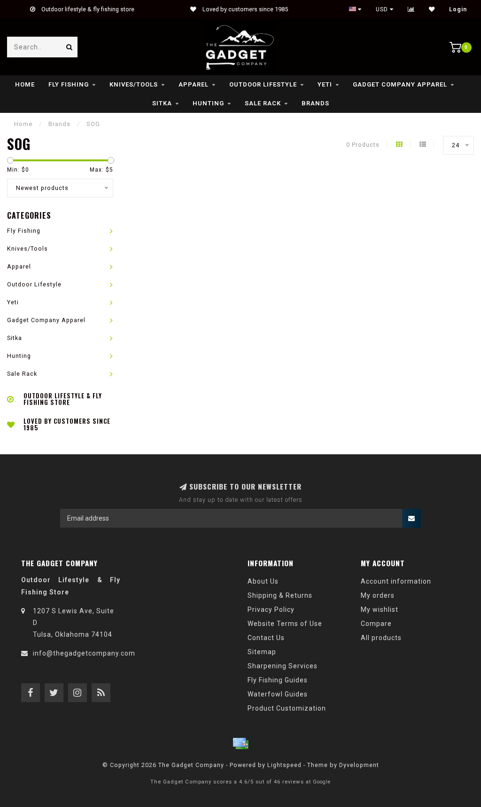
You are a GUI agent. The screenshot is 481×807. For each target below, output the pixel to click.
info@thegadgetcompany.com (84, 653)
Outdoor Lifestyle (263, 84)
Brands (315, 103)
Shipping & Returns (280, 595)
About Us (263, 581)
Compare (376, 623)
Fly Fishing (68, 84)
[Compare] (411, 9)
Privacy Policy (271, 609)
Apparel (193, 84)
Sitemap (262, 652)
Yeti (325, 84)
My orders (378, 595)
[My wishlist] (432, 9)
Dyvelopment (359, 764)
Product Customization (287, 708)
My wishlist (379, 609)
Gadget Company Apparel (400, 84)
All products (381, 637)
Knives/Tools (133, 84)
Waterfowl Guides (278, 694)
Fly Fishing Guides (278, 680)
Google (322, 781)
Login (458, 9)
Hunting (208, 103)
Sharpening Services (283, 666)
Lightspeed (284, 764)
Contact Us (266, 637)
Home (25, 84)
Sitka (162, 103)
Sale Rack (263, 103)
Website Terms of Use (285, 623)
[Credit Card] (240, 743)
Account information (396, 581)
